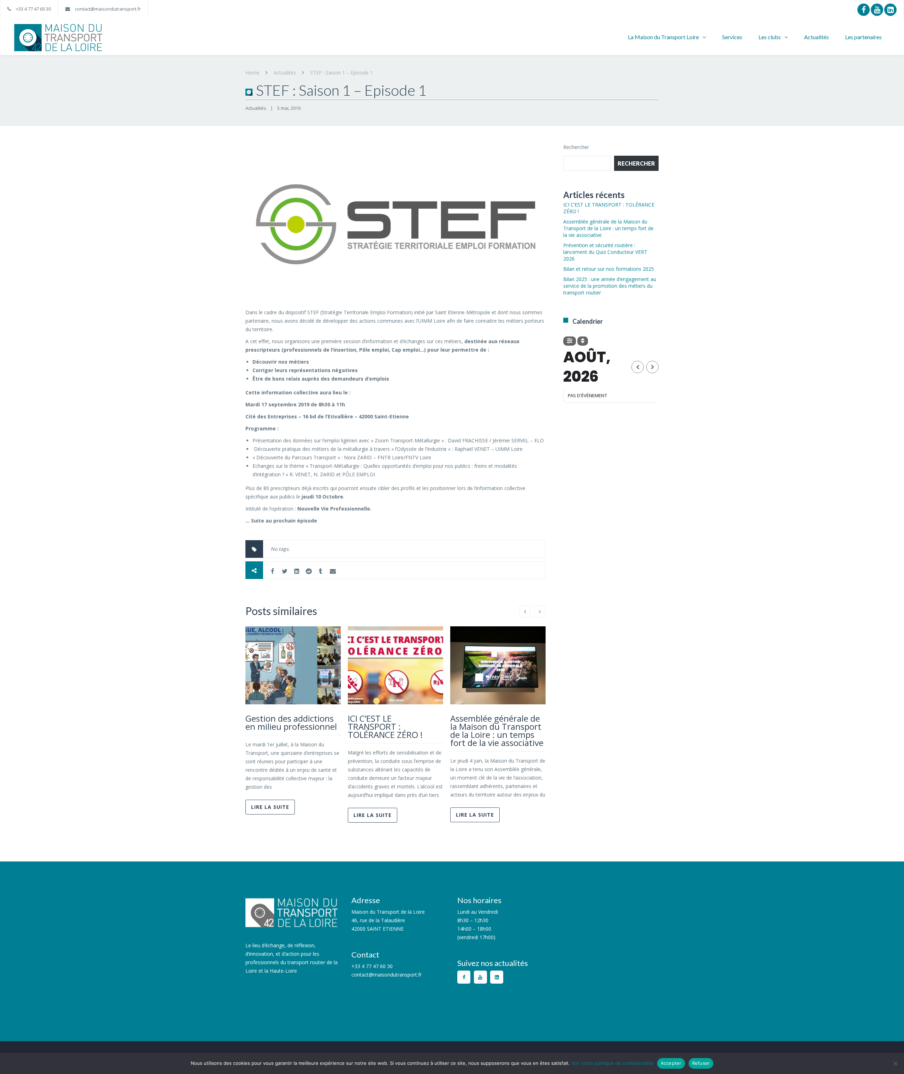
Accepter (671, 1063)
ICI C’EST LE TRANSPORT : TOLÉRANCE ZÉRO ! (385, 726)
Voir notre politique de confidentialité (612, 1063)
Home (252, 72)
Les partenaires (863, 37)
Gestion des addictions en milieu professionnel (291, 722)
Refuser (701, 1063)
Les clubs (770, 37)
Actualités (816, 37)
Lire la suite (270, 807)
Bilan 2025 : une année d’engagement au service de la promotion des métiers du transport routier (609, 286)
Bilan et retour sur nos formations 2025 (608, 268)
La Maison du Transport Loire (663, 37)
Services (732, 37)
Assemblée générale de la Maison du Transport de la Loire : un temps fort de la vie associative (496, 730)
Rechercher (576, 147)
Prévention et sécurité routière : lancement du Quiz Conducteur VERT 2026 (605, 252)
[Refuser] (895, 1063)
